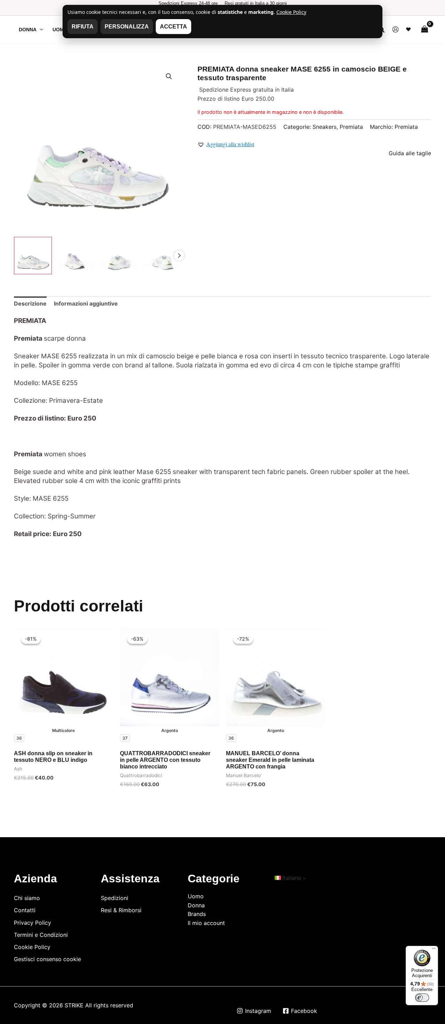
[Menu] (434, 950)
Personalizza (127, 27)
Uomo (196, 896)
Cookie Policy (32, 946)
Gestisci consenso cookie (47, 959)
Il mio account (206, 922)
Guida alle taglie (410, 153)
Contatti (24, 910)
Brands (197, 913)
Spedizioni (114, 897)
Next (179, 255)
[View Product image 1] (33, 256)
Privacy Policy (32, 922)
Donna (196, 905)
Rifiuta (83, 27)
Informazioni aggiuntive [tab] (86, 303)
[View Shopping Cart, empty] (424, 29)
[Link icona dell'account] (395, 29)
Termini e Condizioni (41, 934)
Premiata (351, 126)
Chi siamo (27, 897)
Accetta (173, 27)
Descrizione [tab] (30, 303)
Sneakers (325, 126)
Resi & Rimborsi (121, 910)
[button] (40, 29)
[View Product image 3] (119, 256)
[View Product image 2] (76, 256)
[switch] (422, 997)
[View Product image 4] (162, 256)
